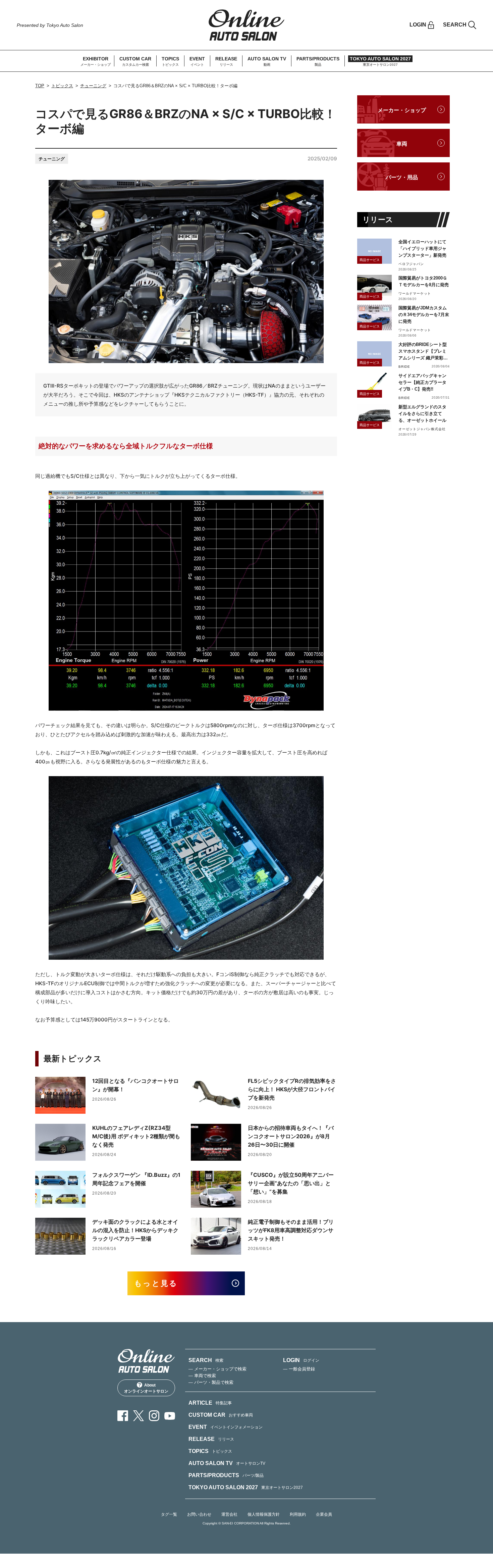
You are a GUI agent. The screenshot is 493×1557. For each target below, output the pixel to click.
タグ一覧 (169, 1514)
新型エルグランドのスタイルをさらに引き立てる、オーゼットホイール (422, 413)
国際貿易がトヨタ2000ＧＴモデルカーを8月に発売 (423, 281)
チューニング (93, 85)
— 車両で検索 (202, 1375)
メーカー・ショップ (402, 110)
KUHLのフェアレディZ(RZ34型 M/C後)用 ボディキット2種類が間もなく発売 (136, 1136)
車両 (401, 144)
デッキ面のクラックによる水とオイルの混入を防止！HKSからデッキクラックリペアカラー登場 (135, 1230)
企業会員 (324, 1514)
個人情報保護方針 (264, 1514)
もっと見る (156, 1283)
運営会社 (229, 1514)
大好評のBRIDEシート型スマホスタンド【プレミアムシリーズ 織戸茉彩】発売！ (423, 351)
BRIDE (404, 366)
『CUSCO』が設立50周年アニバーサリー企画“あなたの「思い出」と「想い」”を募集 (291, 1183)
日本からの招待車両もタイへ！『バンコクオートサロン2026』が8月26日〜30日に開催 (291, 1136)
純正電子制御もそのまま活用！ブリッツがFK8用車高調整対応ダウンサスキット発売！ (291, 1230)
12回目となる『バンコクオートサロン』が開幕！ (135, 1085)
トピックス (62, 85)
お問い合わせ (199, 1514)
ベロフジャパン (411, 264)
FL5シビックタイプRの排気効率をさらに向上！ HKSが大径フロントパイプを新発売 (292, 1089)
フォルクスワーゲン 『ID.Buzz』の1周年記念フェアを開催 (136, 1179)
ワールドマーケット (414, 293)
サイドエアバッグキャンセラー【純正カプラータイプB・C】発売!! (422, 382)
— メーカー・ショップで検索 (217, 1369)
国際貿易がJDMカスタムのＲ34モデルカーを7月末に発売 (423, 314)
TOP (39, 85)
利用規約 (298, 1514)
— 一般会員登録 (299, 1369)
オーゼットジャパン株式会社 (421, 429)
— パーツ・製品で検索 (210, 1382)
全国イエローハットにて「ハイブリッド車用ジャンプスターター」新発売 (422, 248)
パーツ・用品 (402, 177)
